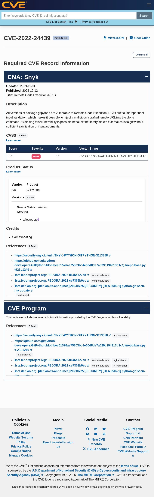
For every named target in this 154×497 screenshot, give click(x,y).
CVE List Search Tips (59, 21)
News (58, 428)
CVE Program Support (133, 431)
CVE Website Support (133, 451)
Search (144, 15)
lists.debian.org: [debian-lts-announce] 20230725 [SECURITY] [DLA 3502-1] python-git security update (79, 288)
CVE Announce (98, 449)
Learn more (13, 140)
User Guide (142, 38)
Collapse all (142, 54)
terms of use (130, 466)
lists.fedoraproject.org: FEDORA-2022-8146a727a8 (50, 275)
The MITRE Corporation (94, 475)
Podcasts (58, 437)
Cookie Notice (21, 451)
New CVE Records (97, 442)
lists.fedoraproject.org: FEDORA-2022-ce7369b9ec (50, 280)
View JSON (115, 38)
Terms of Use (21, 433)
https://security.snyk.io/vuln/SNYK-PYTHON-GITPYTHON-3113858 (61, 255)
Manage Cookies (21, 455)
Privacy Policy (21, 446)
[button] (149, 5)
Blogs (58, 433)
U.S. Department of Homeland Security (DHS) (64, 470)
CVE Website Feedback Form (131, 444)
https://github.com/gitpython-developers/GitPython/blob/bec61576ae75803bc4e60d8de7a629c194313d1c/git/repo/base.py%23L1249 (80, 265)
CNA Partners (133, 437)
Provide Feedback (94, 21)
